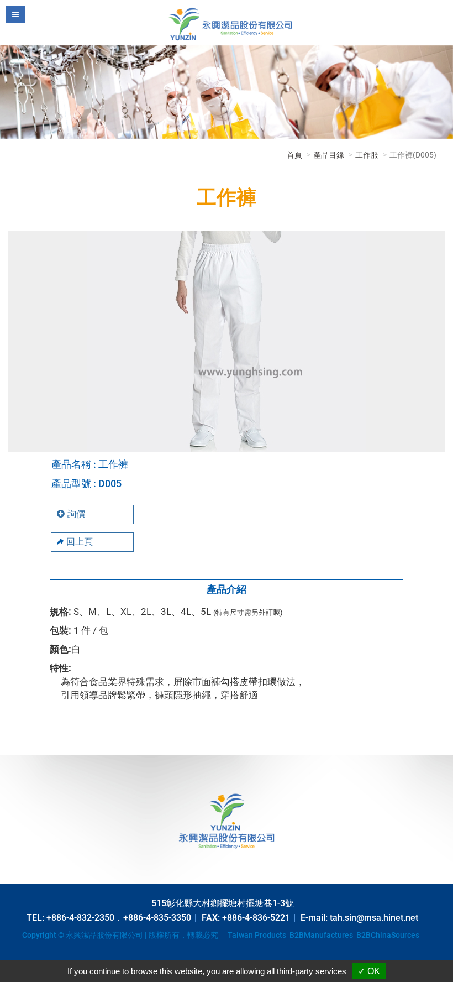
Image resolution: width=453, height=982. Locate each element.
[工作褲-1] (226, 340)
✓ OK (369, 971)
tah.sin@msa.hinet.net (374, 917)
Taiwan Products (257, 935)
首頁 (294, 154)
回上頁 (79, 541)
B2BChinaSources (387, 935)
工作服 (366, 154)
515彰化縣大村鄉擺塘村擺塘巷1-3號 (222, 903)
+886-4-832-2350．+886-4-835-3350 (118, 917)
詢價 (76, 514)
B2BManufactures (321, 935)
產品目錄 (328, 154)
